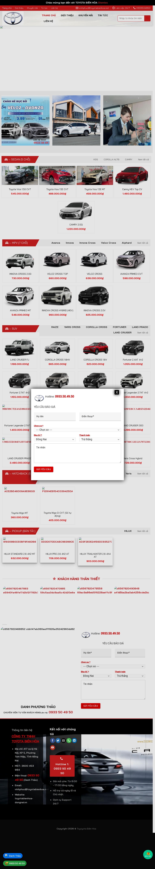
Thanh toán (84, 435)
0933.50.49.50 (64, 396)
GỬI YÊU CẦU (43, 469)
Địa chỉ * (38, 435)
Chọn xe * (38, 425)
